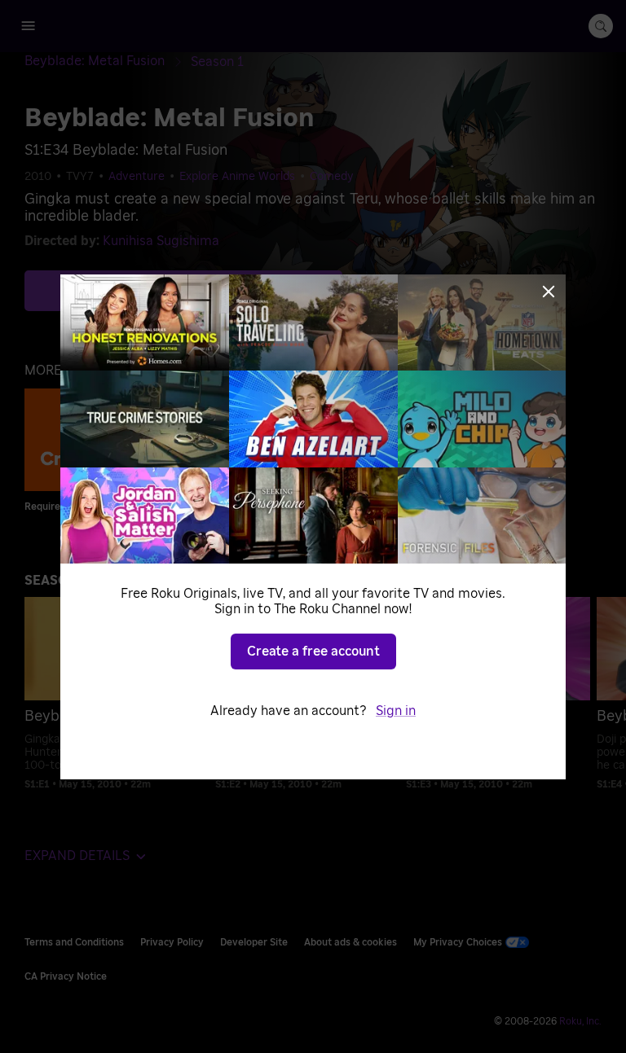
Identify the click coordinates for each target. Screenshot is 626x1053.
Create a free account (313, 651)
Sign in (396, 710)
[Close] (549, 292)
